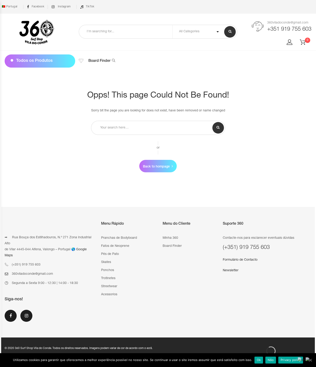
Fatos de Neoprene (115, 246)
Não (271, 360)
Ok (259, 360)
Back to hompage (156, 166)
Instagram (64, 6)
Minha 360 (170, 238)
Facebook (38, 6)
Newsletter (231, 270)
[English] (302, 360)
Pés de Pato (110, 254)
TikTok (90, 6)
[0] (305, 43)
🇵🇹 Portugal (9, 6)
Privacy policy (291, 360)
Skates (106, 262)
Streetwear (109, 286)
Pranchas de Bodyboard (119, 238)
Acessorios (109, 294)
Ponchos (107, 270)
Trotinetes (108, 278)
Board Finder (99, 61)
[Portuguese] (309, 360)
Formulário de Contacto (240, 260)
